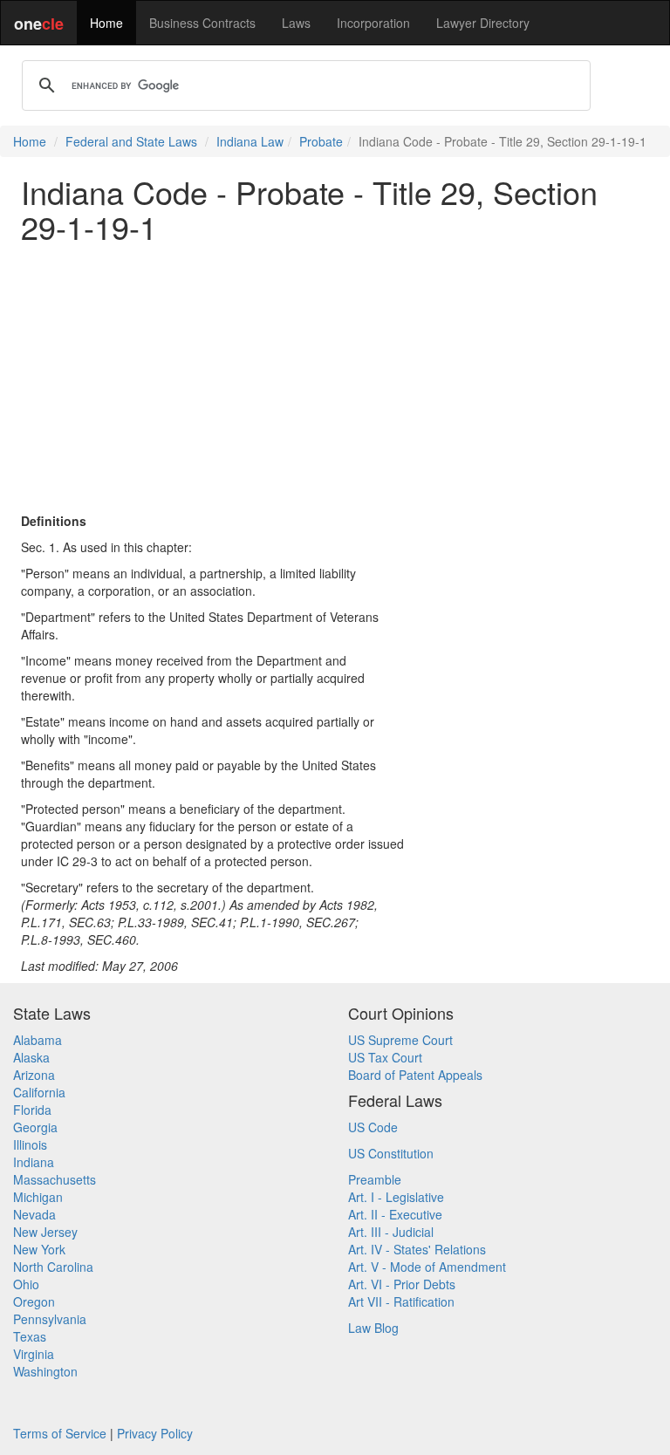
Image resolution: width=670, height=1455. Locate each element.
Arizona (34, 1074)
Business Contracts (202, 22)
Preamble (374, 1179)
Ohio (26, 1284)
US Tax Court (385, 1057)
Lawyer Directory (483, 22)
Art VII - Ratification (401, 1301)
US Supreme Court (400, 1040)
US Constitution (391, 1153)
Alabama (37, 1040)
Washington (45, 1371)
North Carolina (53, 1266)
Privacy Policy (155, 1433)
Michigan (38, 1197)
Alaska (31, 1057)
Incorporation (373, 22)
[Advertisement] (335, 378)
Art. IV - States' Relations (417, 1249)
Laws (296, 22)
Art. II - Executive (395, 1214)
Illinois (30, 1144)
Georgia (35, 1127)
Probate (321, 141)
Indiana (33, 1162)
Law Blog (373, 1327)
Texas (29, 1336)
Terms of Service (59, 1433)
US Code (373, 1127)
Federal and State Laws (131, 141)
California (39, 1092)
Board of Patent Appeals (415, 1074)
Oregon (34, 1301)
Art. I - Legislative (396, 1197)
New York (39, 1249)
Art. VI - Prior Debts (401, 1284)
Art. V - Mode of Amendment (427, 1266)
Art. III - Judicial (391, 1231)
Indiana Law (250, 141)
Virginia (33, 1354)
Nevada (34, 1214)
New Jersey (45, 1231)
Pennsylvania (49, 1319)
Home (106, 22)
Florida (32, 1109)
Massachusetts (54, 1179)
